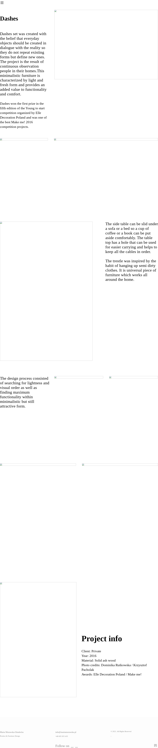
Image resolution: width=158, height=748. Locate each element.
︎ (72, 746)
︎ (76, 746)
